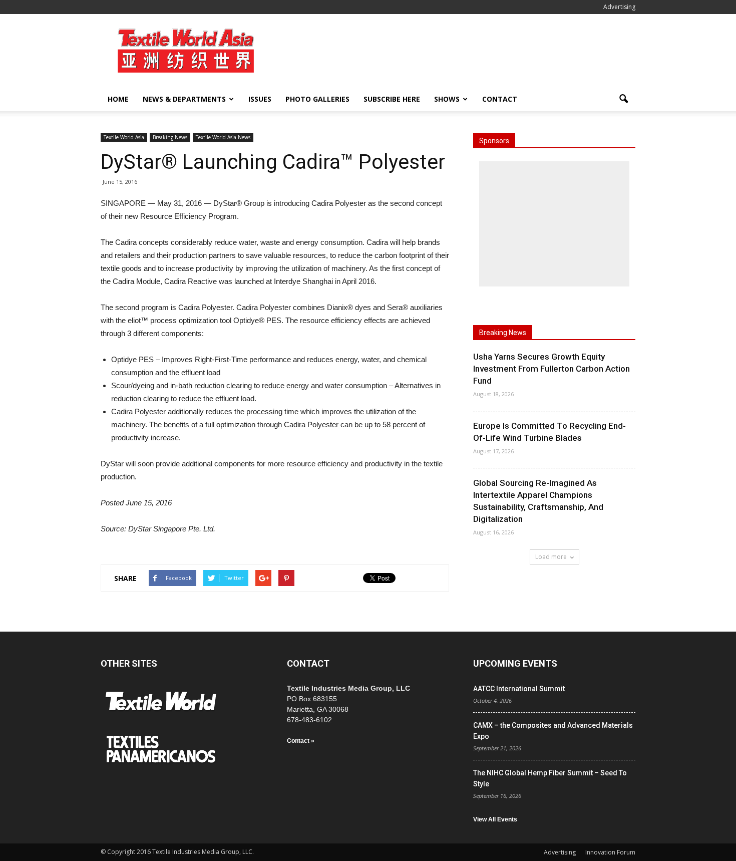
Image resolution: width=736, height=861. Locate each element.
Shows (447, 99)
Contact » (300, 740)
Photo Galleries (317, 99)
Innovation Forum (610, 852)
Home (118, 99)
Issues (259, 99)
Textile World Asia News (223, 137)
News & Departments (184, 99)
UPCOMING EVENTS (515, 663)
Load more (551, 556)
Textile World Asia (124, 137)
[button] (623, 99)
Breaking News (170, 137)
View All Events (495, 819)
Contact (499, 99)
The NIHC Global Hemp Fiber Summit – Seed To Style (550, 778)
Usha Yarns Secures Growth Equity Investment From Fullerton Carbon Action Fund (551, 369)
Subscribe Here (391, 99)
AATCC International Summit (519, 689)
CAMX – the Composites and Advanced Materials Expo (553, 730)
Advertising (619, 7)
